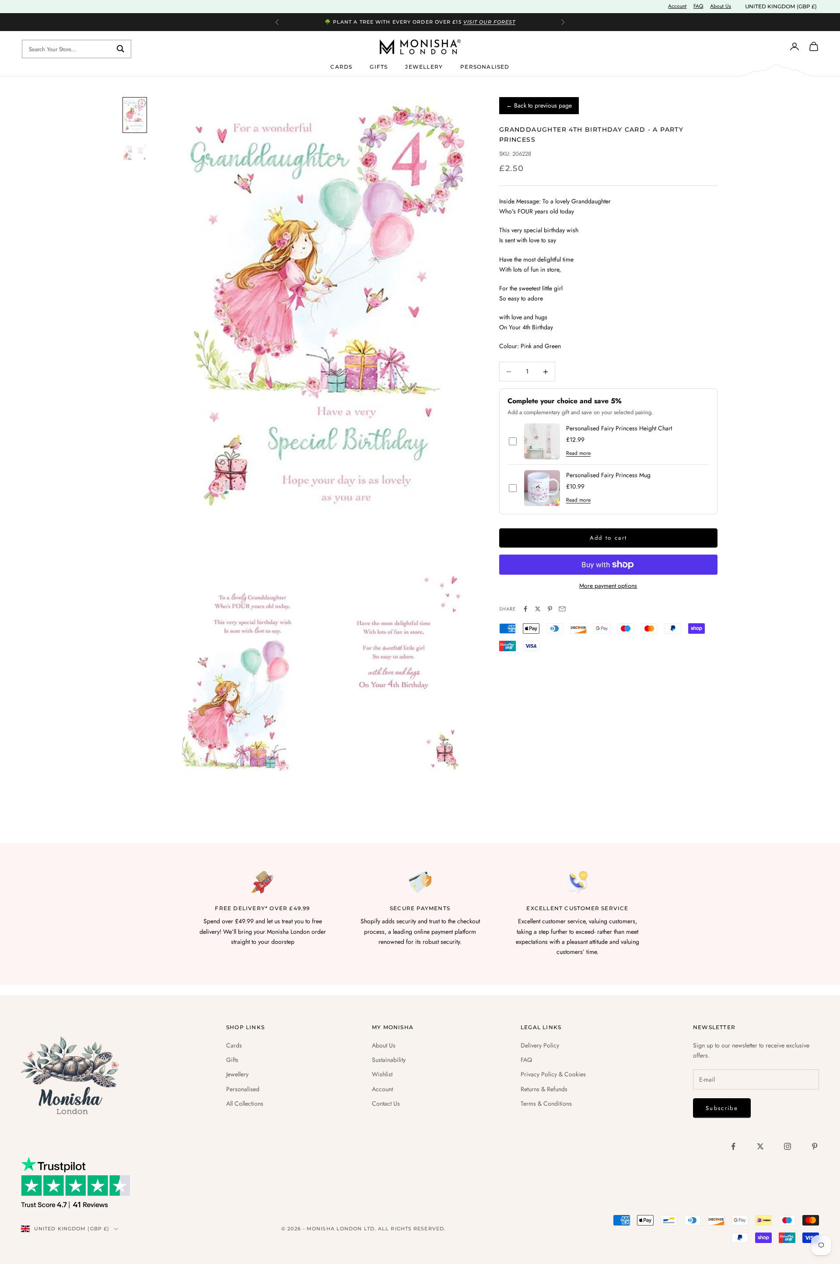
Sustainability (389, 1059)
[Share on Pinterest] (549, 608)
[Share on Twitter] (537, 608)
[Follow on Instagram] (787, 1146)
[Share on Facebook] (525, 608)
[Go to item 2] (134, 152)
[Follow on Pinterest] (814, 1146)
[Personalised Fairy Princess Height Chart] (542, 441)
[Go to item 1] (134, 115)
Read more (578, 453)
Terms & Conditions (546, 1103)
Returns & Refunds (544, 1089)
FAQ (698, 6)
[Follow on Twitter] (760, 1146)
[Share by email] (562, 608)
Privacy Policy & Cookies (553, 1074)
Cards (341, 66)
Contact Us (386, 1103)
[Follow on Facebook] (733, 1146)
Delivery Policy (540, 1045)
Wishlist (382, 1074)
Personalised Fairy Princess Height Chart (619, 429)
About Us (720, 6)
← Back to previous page (539, 105)
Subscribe (722, 1108)
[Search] (120, 49)
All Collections (244, 1103)
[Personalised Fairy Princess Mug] (542, 488)
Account (677, 6)
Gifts (379, 66)
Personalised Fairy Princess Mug (608, 475)
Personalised (484, 66)
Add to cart (608, 538)
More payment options (608, 585)
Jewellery (424, 66)
